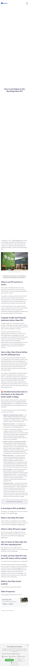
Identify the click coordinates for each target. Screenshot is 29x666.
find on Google (17, 568)
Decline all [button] (19, 660)
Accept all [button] (9, 660)
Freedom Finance (16, 378)
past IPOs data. (13, 513)
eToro (10, 387)
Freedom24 (4, 549)
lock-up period (7, 474)
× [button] (27, 645)
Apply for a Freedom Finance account (13, 415)
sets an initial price (15, 311)
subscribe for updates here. (18, 524)
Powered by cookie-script (14, 664)
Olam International (17, 240)
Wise (19, 569)
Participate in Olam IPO (14, 501)
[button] (14, 662)
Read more (16, 651)
